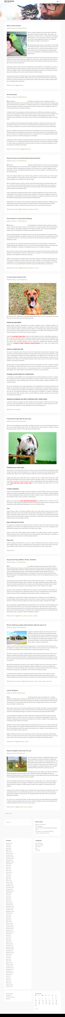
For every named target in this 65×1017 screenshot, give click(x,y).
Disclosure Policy (10, 997)
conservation (30, 268)
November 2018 (10, 948)
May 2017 (8, 979)
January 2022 (9, 884)
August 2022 (9, 872)
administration (30, 681)
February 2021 (9, 903)
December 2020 (10, 906)
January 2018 (9, 966)
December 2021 (10, 885)
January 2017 (9, 986)
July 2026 (8, 845)
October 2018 (9, 950)
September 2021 (10, 891)
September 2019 (10, 931)
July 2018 (8, 955)
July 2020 (8, 914)
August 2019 (9, 933)
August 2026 (9, 843)
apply (40, 681)
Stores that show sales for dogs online (21, 482)
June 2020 (8, 916)
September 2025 (10, 862)
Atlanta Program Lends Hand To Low (19, 751)
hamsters (30, 616)
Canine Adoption (12, 690)
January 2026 (9, 855)
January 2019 (9, 945)
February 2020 (9, 923)
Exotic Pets (15, 268)
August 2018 (9, 954)
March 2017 (9, 983)
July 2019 (8, 935)
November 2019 (10, 928)
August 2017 (9, 974)
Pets (13, 85)
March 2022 (9, 880)
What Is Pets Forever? (14, 26)
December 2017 (10, 967)
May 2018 (8, 959)
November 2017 (10, 969)
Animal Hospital (16, 409)
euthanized (25, 209)
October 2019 (9, 930)
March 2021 (9, 901)
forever (21, 85)
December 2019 (10, 926)
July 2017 (8, 976)
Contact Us (8, 995)
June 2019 (8, 937)
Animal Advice (16, 149)
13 (46, 1000)
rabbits (35, 616)
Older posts (7, 813)
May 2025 (8, 868)
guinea (25, 616)
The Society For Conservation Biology (19, 218)
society (36, 268)
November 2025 (10, 858)
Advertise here (9, 993)
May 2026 (8, 848)
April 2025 (8, 870)
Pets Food (14, 209)
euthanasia (28, 149)
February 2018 (9, 964)
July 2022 (8, 873)
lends (25, 807)
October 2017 (9, 971)
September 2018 (10, 952)
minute (44, 681)
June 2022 (8, 875)
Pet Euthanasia (12, 94)
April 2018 (8, 960)
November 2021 (10, 887)
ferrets (21, 616)
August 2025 (9, 863)
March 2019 (9, 942)
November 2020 (10, 908)
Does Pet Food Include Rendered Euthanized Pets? (23, 158)
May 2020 (8, 918)
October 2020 (9, 909)
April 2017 (8, 981)
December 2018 (10, 947)
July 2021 (8, 894)
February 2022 (9, 882)
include (31, 209)
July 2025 (8, 865)
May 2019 (8, 938)
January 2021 (9, 904)
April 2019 (8, 940)
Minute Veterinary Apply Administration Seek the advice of (26, 625)
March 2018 (9, 962)
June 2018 (8, 957)
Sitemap (8, 998)
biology (25, 268)
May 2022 (8, 877)
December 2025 (10, 856)
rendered (35, 209)
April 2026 (8, 850)
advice (36, 681)
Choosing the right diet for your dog (19, 419)
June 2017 (8, 978)
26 (42, 1004)
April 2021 (8, 899)
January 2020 (9, 925)
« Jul (36, 1008)
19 (42, 1002)
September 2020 (10, 911)
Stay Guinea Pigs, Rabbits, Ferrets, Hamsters (21, 560)
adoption (21, 741)
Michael (25, 28)
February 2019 (9, 943)
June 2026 (8, 846)
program (30, 807)
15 (53, 1000)
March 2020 (9, 921)
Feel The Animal (9, 1)
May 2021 (8, 897)
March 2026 (9, 851)
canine (26, 741)
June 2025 (8, 867)
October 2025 (9, 860)
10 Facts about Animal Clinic (16, 277)
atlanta (21, 807)
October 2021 (9, 889)
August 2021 (9, 892)
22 (53, 1002)
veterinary (49, 681)
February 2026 (9, 853)
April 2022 (8, 879)
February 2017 (9, 984)
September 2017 (10, 972)
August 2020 (9, 913)
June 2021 (8, 896)
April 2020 (8, 920)
